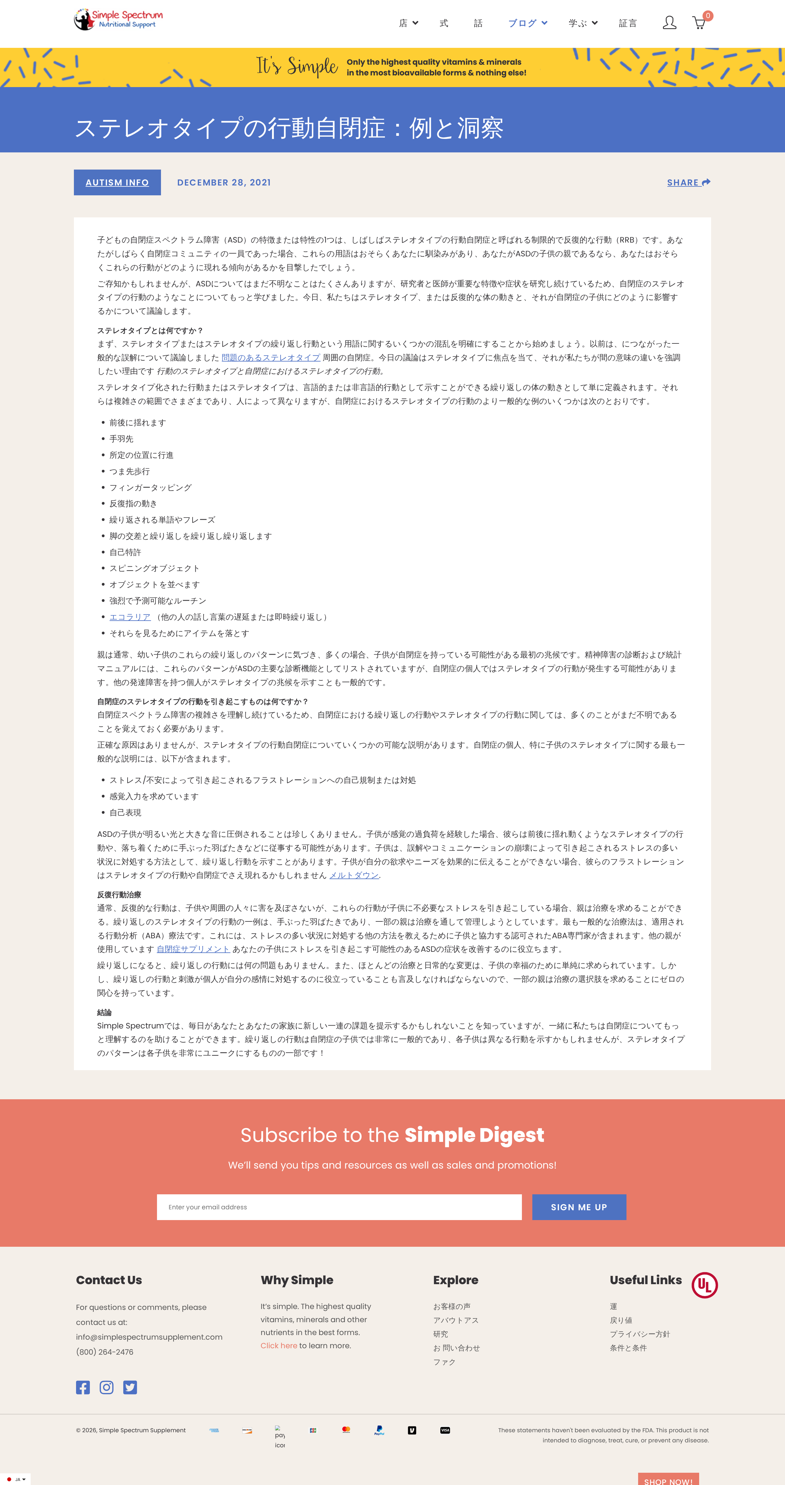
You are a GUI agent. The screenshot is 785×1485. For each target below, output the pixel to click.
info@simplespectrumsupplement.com (149, 1337)
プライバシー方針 (640, 1334)
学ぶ (578, 23)
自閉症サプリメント (193, 949)
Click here (279, 1345)
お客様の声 (452, 1306)
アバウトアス (456, 1320)
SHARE (684, 182)
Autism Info (117, 182)
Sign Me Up (579, 1207)
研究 (440, 1334)
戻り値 (621, 1320)
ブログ (523, 23)
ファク (444, 1362)
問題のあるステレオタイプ (271, 357)
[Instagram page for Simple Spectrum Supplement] (110, 1390)
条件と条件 (628, 1347)
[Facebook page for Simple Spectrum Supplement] (87, 1390)
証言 (628, 23)
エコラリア (130, 616)
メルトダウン (354, 875)
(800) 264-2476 (104, 1352)
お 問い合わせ (457, 1347)
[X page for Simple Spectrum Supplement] (134, 1390)
